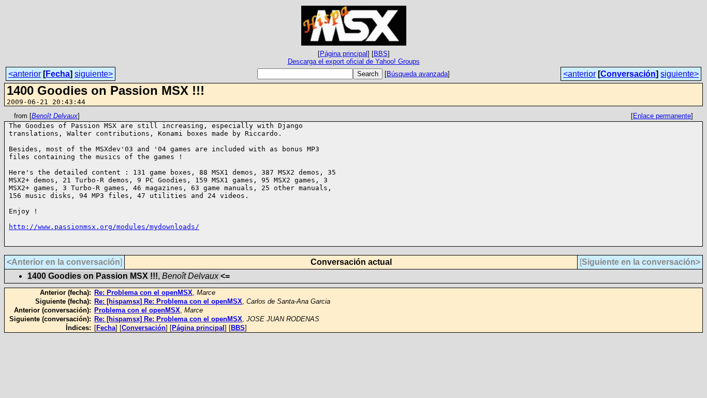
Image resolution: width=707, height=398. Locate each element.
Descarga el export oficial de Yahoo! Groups (354, 61)
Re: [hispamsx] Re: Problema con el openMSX (168, 301)
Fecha (58, 73)
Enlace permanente (662, 116)
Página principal (343, 54)
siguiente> (94, 73)
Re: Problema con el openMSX (143, 292)
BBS (381, 54)
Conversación (628, 73)
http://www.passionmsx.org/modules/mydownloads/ (104, 227)
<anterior (24, 73)
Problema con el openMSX (137, 310)
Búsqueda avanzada (417, 74)
